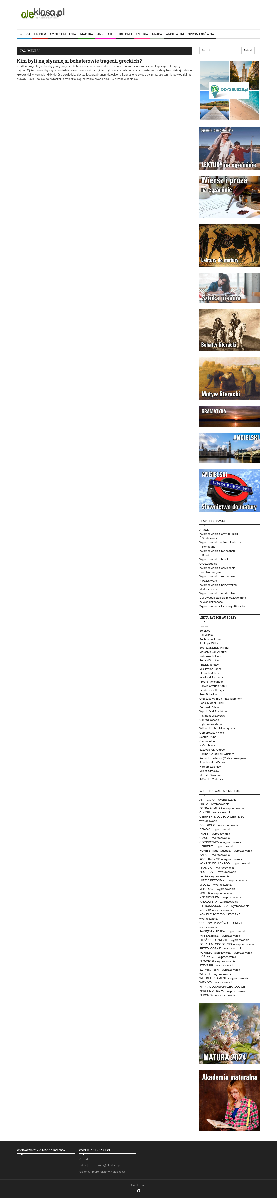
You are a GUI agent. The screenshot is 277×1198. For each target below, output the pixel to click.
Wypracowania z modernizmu (218, 593)
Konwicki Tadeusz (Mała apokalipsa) (222, 758)
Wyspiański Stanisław (213, 711)
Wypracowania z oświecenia (217, 567)
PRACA (157, 34)
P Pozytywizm (208, 580)
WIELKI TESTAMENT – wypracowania (223, 978)
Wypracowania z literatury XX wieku (222, 606)
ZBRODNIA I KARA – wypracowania (222, 991)
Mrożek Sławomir (210, 775)
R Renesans (207, 546)
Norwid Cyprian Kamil (213, 685)
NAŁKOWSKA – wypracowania (218, 901)
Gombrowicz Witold (211, 732)
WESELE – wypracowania (215, 974)
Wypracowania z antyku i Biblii (218, 533)
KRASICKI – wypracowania (216, 867)
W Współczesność (211, 601)
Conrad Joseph (209, 719)
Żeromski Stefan (209, 707)
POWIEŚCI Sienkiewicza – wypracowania (225, 952)
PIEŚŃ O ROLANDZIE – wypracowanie (224, 940)
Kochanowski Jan (210, 639)
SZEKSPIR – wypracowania (217, 965)
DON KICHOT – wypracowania (219, 825)
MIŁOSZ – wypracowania (215, 884)
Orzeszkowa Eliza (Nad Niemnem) (221, 698)
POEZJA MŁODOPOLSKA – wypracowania (226, 944)
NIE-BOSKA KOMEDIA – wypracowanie (224, 906)
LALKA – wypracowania (214, 876)
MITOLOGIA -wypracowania (217, 889)
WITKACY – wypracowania (216, 982)
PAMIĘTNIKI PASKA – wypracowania (222, 931)
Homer (203, 626)
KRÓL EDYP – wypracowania (218, 871)
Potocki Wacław (209, 660)
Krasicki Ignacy (209, 664)
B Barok (204, 555)
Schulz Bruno (207, 736)
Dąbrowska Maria (210, 724)
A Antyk (204, 529)
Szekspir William (209, 643)
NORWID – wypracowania (216, 910)
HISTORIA (125, 34)
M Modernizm (208, 589)
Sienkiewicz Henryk (211, 690)
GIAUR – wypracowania (214, 837)
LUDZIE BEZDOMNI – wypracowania (223, 880)
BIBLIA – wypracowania (214, 803)
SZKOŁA (24, 34)
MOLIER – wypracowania (215, 893)
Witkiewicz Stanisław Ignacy (217, 728)
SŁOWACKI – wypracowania (217, 961)
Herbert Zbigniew (210, 766)
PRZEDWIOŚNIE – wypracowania (221, 948)
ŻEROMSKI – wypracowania (217, 995)
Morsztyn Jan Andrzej (213, 651)
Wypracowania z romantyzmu (218, 576)
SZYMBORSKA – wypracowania (219, 969)
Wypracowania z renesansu (217, 550)
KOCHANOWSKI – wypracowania (220, 859)
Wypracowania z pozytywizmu (218, 584)
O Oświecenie (208, 563)
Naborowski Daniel (211, 656)
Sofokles (204, 630)
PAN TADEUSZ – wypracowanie (219, 935)
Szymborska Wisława (213, 762)
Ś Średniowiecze (210, 538)
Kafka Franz (207, 745)
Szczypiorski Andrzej (212, 749)
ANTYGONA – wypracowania (217, 799)
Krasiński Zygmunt (211, 677)
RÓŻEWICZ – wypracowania (217, 957)
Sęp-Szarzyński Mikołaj (214, 647)
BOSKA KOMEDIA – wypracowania (221, 808)
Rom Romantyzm (210, 572)
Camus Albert (208, 741)
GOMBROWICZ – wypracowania (220, 842)
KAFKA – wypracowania (214, 854)
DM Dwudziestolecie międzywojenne (222, 597)
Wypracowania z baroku (214, 559)
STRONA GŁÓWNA (201, 34)
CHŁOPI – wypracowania (215, 812)
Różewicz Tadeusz (211, 779)
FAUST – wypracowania (214, 833)
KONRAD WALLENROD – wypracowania (225, 863)
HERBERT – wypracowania (216, 846)
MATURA (86, 34)
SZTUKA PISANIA (63, 34)
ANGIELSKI (105, 34)
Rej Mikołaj (206, 634)
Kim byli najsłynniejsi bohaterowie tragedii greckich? (79, 60)
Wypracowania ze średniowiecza (220, 542)
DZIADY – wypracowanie (215, 829)
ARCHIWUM (175, 34)
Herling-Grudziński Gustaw (216, 753)
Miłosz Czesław (209, 770)
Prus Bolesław (208, 694)
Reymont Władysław (212, 715)
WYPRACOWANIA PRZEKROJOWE (222, 986)
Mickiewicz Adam (210, 668)
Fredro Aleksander (211, 681)
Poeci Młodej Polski (211, 702)
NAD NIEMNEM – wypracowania (220, 897)
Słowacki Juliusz (209, 673)
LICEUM (40, 34)
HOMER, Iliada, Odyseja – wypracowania (225, 850)
